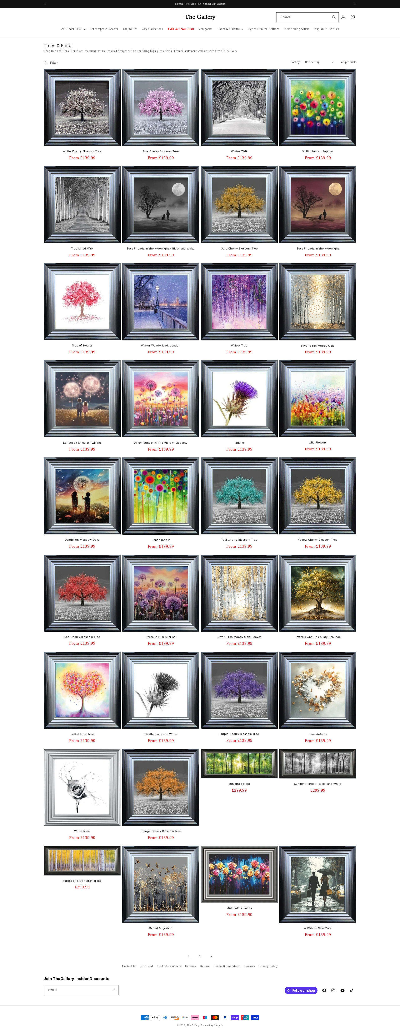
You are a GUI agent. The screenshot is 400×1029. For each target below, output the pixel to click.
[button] (73, 29)
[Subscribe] (114, 990)
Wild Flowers (318, 442)
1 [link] (189, 956)
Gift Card (146, 966)
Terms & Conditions (227, 966)
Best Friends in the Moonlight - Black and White (161, 248)
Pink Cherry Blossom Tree (160, 151)
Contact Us (129, 966)
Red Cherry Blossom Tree (82, 637)
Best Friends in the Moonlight (318, 248)
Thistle (239, 442)
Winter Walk (239, 151)
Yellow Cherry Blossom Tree (318, 539)
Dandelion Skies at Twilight (82, 442)
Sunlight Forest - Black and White (318, 783)
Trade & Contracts (169, 966)
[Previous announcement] (45, 4)
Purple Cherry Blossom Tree (239, 734)
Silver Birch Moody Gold (318, 345)
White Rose (82, 831)
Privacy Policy (268, 966)
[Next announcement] (354, 4)
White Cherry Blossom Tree (82, 151)
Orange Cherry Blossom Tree (160, 831)
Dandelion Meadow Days (82, 539)
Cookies (249, 966)
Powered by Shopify (212, 1025)
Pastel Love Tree (82, 734)
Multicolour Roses (239, 908)
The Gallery (193, 1025)
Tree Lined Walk (82, 248)
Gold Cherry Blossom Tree (239, 248)
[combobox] (307, 17)
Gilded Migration (160, 928)
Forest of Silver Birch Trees (82, 880)
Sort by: (296, 62)
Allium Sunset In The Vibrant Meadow (161, 442)
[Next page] (211, 956)
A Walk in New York (318, 928)
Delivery (190, 966)
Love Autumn (318, 734)
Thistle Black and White (160, 734)
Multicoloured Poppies (318, 151)
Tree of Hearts (82, 345)
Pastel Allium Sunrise (161, 637)
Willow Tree (239, 345)
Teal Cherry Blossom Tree (239, 539)
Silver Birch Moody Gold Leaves (239, 637)
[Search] (334, 17)
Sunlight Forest (239, 783)
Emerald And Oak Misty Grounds (318, 637)
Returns (205, 966)
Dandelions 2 (160, 540)
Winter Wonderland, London (160, 345)
